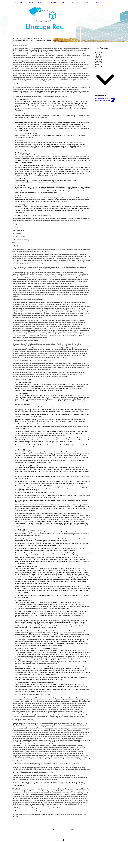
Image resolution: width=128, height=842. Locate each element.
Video (31, 2)
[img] (64, 21)
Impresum (54, 2)
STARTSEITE (19, 2)
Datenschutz (74, 2)
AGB (63, 2)
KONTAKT (41, 2)
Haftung (96, 2)
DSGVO (86, 2)
